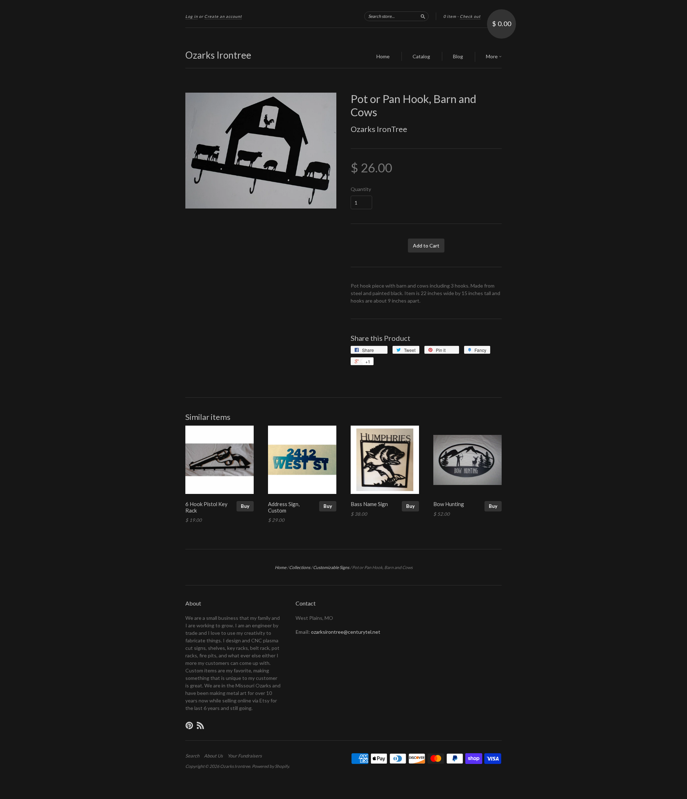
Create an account (223, 16)
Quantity (361, 189)
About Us (213, 755)
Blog (458, 56)
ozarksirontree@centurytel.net (345, 632)
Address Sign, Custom (283, 507)
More (492, 56)
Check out (470, 16)
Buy (245, 506)
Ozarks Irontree (218, 55)
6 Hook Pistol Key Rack (206, 507)
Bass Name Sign (369, 504)
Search (192, 755)
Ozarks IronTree (379, 129)
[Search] (423, 16)
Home (383, 56)
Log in (191, 16)
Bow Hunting (448, 504)
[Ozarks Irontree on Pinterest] (189, 725)
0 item (449, 16)
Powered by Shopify (270, 766)
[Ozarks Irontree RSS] (200, 725)
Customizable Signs (331, 567)
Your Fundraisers (245, 755)
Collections (299, 567)
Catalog (421, 56)
